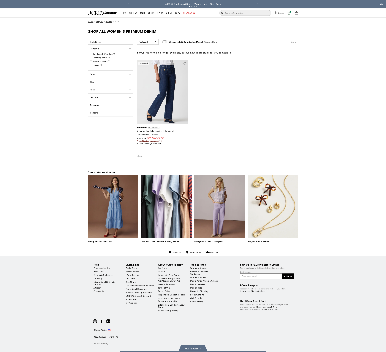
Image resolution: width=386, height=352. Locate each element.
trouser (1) (97, 65)
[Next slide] (258, 4)
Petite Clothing (197, 294)
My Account (131, 302)
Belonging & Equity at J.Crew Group (171, 305)
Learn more (245, 291)
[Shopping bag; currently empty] (296, 13)
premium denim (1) (101, 61)
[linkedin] (108, 321)
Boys (218, 4)
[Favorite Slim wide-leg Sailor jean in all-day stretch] (185, 63)
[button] (289, 12)
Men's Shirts (196, 287)
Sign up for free (258, 291)
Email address (245, 272)
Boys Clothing (196, 301)
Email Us (177, 252)
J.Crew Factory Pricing (168, 310)
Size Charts (131, 282)
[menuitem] (124, 12)
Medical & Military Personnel (139, 292)
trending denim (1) (101, 57)
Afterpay (97, 287)
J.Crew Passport (133, 275)
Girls (212, 4)
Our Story (162, 268)
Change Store (210, 42)
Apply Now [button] (272, 307)
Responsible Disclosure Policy (171, 294)
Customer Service (101, 268)
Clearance (189, 13)
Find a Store (195, 252)
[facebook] (101, 321)
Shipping (97, 278)
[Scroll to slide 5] (196, 6)
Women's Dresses (198, 268)
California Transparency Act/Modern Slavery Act (169, 279)
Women (198, 4)
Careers (161, 271)
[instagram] (95, 321)
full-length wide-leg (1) (104, 54)
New (124, 13)
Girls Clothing (196, 298)
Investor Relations (166, 284)
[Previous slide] (128, 4)
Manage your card (270, 309)
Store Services (132, 271)
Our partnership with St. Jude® (140, 285)
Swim (160, 13)
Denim (151, 13)
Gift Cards (130, 278)
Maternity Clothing (199, 291)
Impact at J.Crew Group (169, 275)
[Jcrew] (113, 336)
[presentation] (142, 127)
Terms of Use (164, 287)
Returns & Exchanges (103, 275)
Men (206, 4)
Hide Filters (95, 41)
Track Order (98, 271)
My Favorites (131, 299)
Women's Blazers (198, 277)
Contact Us (98, 291)
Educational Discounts (136, 289)
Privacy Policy (164, 291)
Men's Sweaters (197, 284)
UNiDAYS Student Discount (138, 296)
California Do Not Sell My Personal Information (170, 299)
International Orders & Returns (104, 283)
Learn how (261, 307)
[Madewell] (100, 336)
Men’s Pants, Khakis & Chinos (204, 280)
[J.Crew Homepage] (102, 13)
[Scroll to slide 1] (189, 6)
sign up (288, 276)
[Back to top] (380, 346)
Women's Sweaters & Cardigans (200, 272)
